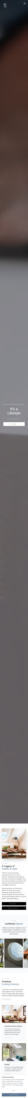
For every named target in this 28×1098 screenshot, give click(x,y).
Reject (14, 1090)
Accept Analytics (14, 1094)
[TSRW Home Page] (5, 5)
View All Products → (7, 998)
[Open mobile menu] (24, 3)
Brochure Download (14, 418)
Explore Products (14, 908)
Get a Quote (13, 423)
